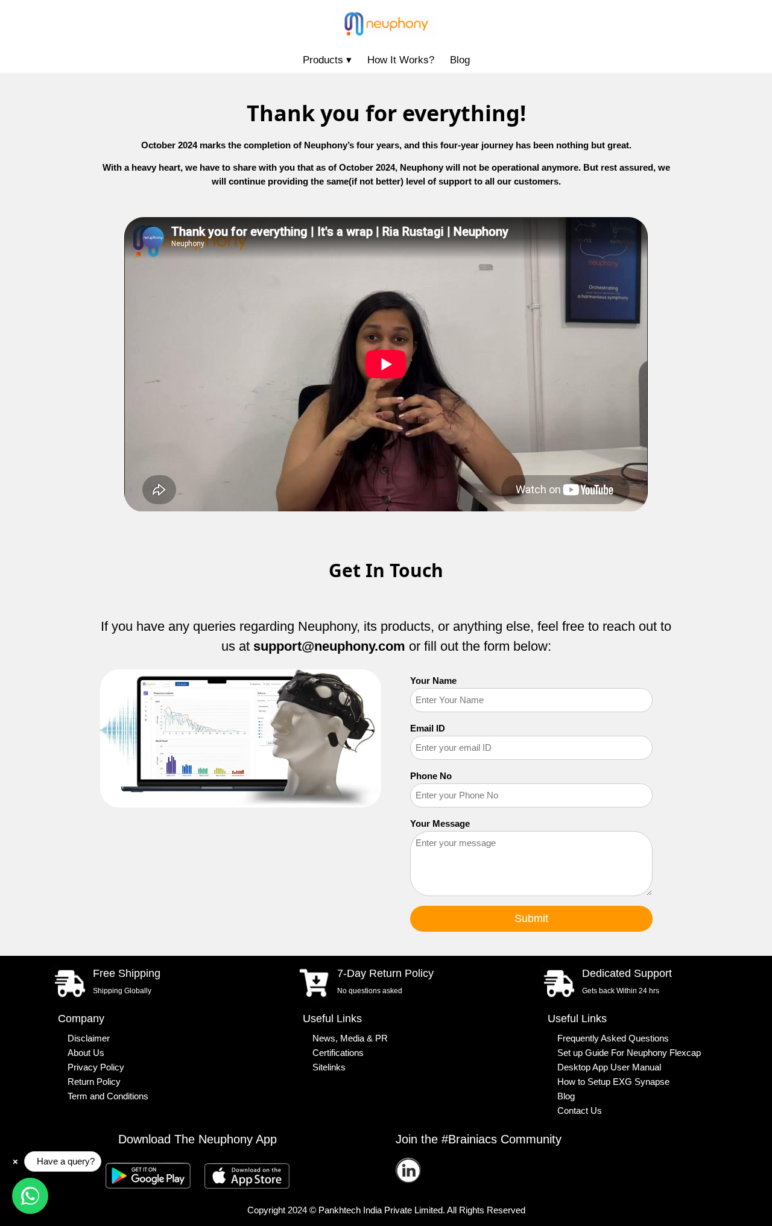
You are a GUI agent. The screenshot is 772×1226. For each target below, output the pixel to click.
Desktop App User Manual (609, 1067)
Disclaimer (89, 1038)
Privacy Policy (96, 1067)
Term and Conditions (108, 1096)
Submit (531, 918)
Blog (460, 60)
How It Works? (400, 60)
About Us (86, 1053)
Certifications (338, 1053)
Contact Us (579, 1111)
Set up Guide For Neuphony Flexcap (629, 1053)
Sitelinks (329, 1067)
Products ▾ (327, 60)
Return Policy (94, 1082)
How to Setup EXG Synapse (613, 1082)
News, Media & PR (350, 1038)
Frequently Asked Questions (613, 1038)
